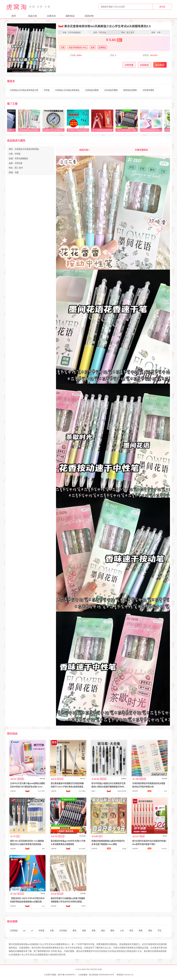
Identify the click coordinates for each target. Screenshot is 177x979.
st (32, 930)
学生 (160, 930)
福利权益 (70, 15)
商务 (141, 930)
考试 (131, 930)
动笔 (84, 930)
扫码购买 (144, 65)
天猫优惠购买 (141, 149)
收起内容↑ (84, 149)
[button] (25, 70)
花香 (93, 930)
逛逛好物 (89, 15)
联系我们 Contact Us (125, 974)
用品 (103, 930)
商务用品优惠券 (130, 90)
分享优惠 (129, 65)
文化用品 (63, 930)
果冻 (74, 930)
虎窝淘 (17, 6)
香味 (112, 930)
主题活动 (51, 15)
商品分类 (32, 15)
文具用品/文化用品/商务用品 (67, 90)
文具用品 (14, 930)
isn (24, 930)
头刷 (52, 930)
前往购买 (160, 65)
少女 (122, 930)
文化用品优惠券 (111, 90)
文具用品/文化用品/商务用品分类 (24, 90)
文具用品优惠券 (92, 90)
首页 (13, 15)
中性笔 (47, 90)
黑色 (150, 930)
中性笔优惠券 (148, 90)
